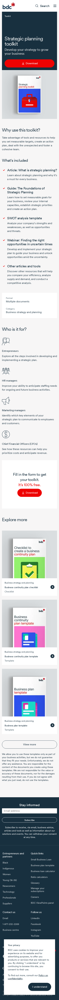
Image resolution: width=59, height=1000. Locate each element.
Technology (8, 892)
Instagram (36, 930)
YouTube (35, 935)
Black (5, 862)
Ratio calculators (39, 877)
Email (5, 918)
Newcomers (9, 886)
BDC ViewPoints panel (42, 903)
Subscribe (29, 820)
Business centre (11, 930)
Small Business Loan (41, 859)
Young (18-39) (10, 880)
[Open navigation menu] (54, 6)
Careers (35, 897)
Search (44, 6)
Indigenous (8, 868)
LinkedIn (35, 918)
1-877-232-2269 (11, 924)
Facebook (36, 924)
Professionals (9, 897)
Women (7, 874)
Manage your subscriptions (37, 889)
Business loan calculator (43, 871)
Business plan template (42, 865)
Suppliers (7, 903)
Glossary (35, 883)
